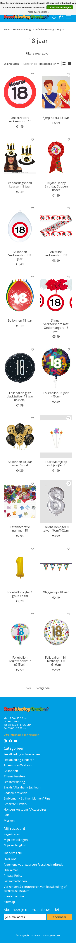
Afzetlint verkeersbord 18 (56, 253)
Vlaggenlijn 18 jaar (56, 592)
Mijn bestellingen (16, 840)
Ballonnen (11, 771)
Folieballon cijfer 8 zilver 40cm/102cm (56, 528)
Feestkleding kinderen (19, 760)
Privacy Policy (13, 876)
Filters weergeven (38, 53)
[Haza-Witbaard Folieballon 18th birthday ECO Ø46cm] (56, 632)
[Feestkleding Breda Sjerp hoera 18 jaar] (56, 92)
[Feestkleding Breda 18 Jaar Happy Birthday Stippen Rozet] (56, 157)
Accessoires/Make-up (18, 765)
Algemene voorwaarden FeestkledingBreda (33, 865)
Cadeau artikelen (15, 793)
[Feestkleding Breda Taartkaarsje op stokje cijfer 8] (56, 436)
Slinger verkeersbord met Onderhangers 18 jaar (56, 325)
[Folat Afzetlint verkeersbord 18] (56, 226)
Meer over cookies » (38, 12)
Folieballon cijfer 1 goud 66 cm (19, 594)
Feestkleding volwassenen (22, 754)
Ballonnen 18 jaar (20, 320)
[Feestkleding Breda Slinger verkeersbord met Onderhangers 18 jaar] (56, 295)
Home (7, 29)
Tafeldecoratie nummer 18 (20, 528)
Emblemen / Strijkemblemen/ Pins (27, 798)
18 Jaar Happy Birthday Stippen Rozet (56, 186)
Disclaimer (11, 870)
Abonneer (59, 917)
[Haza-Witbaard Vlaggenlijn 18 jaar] (56, 566)
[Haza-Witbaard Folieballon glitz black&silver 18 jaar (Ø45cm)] (20, 367)
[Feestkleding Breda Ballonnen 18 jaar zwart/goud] (20, 436)
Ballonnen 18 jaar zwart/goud (20, 463)
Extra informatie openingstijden (21, 734)
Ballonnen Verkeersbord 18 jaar (20, 255)
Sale (6, 815)
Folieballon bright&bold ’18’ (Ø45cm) (20, 661)
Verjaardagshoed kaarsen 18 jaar (20, 184)
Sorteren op (30, 63)
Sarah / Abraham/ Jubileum (22, 787)
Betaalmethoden (15, 881)
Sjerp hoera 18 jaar (56, 118)
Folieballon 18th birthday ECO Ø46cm (56, 661)
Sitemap (9, 902)
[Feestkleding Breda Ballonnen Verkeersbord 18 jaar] (20, 226)
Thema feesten (14, 776)
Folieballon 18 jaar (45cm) (56, 394)
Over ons (10, 859)
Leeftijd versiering (43, 29)
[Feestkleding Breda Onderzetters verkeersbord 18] (20, 92)
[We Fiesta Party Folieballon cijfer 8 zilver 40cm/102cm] (56, 501)
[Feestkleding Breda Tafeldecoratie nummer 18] (20, 501)
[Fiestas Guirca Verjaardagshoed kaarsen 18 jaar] (20, 157)
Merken (9, 820)
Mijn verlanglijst (15, 845)
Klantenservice (14, 896)
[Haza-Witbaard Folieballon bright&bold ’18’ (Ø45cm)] (20, 632)
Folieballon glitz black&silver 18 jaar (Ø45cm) (19, 396)
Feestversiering (22, 29)
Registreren (12, 834)
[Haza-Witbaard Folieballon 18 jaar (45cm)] (56, 367)
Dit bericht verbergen (60, 7)
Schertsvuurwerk (15, 804)
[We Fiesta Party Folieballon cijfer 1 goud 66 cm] (20, 566)
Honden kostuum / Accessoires (25, 809)
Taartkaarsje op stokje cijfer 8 (56, 463)
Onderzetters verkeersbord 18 (19, 119)
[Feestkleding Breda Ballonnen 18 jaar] (20, 295)
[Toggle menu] (68, 17)
